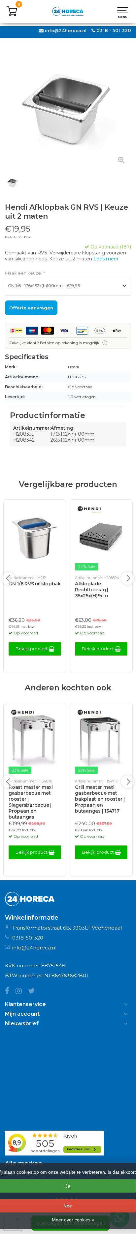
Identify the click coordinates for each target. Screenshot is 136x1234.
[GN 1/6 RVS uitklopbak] (35, 538)
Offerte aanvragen (31, 307)
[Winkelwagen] (12, 15)
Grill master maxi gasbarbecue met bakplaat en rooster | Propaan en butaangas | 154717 (100, 799)
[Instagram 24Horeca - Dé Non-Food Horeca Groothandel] (22, 992)
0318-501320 (27, 938)
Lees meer (106, 259)
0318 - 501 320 (113, 30)
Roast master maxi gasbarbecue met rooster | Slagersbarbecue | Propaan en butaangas (31, 802)
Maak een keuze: (25, 273)
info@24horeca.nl (65, 30)
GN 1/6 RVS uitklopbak (35, 584)
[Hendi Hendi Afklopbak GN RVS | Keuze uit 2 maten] (68, 106)
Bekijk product (32, 648)
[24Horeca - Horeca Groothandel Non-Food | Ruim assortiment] (68, 11)
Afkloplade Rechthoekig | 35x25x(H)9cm (91, 590)
